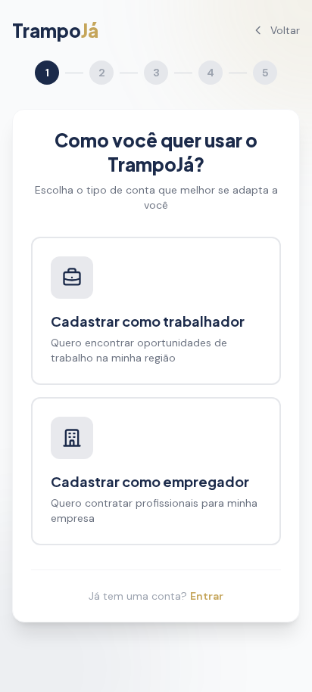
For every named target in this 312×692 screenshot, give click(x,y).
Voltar (285, 30)
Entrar (206, 596)
